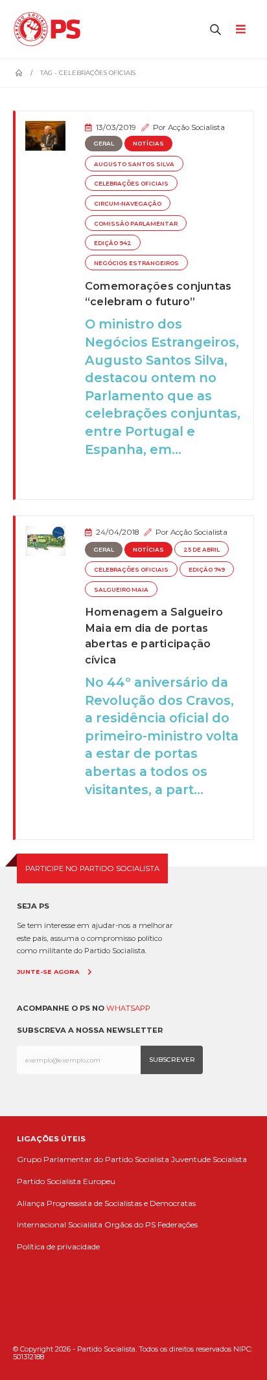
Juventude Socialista (209, 1159)
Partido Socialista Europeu (66, 1181)
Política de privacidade (58, 1246)
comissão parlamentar (136, 224)
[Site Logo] (50, 29)
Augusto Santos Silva (134, 164)
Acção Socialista (196, 127)
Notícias (148, 143)
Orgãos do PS (130, 1224)
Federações (177, 1224)
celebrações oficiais (131, 183)
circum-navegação (127, 203)
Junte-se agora (48, 971)
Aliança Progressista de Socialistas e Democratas (106, 1203)
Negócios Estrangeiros (136, 263)
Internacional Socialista (59, 1224)
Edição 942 (113, 243)
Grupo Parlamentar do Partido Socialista (93, 1159)
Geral (103, 143)
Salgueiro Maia (121, 590)
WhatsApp (128, 1008)
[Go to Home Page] (19, 73)
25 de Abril (201, 549)
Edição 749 (207, 569)
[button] (215, 29)
